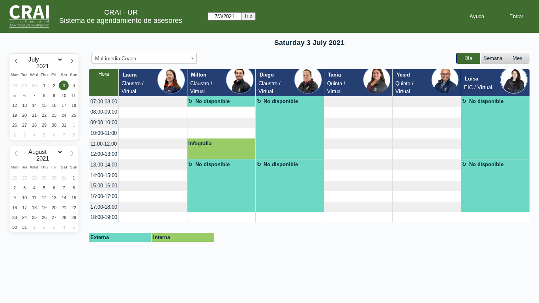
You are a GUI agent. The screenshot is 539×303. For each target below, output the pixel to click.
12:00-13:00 (103, 154)
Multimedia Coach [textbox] (115, 59)
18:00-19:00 (103, 217)
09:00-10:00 (103, 122)
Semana (492, 58)
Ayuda (477, 16)
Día (468, 58)
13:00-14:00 (103, 165)
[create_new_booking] (153, 101)
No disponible (212, 101)
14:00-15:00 (103, 175)
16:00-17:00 (103, 196)
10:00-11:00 (103, 133)
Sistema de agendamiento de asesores (120, 20)
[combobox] (144, 58)
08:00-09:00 (103, 112)
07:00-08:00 (103, 102)
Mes (517, 58)
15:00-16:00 (103, 186)
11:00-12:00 (103, 144)
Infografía (199, 143)
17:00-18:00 (103, 207)
